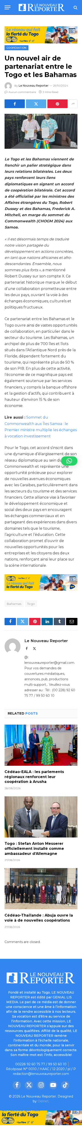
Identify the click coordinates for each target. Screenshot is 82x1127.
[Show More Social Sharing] (73, 103)
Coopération (16, 47)
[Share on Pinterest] (57, 103)
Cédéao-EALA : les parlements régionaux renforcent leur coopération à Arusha (34, 777)
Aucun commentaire (22, 92)
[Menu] (7, 7)
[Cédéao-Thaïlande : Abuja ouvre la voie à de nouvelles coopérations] (41, 888)
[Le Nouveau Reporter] (41, 7)
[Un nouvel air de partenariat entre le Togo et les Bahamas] (41, 131)
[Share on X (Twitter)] (36, 103)
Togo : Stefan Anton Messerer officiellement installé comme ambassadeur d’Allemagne (34, 848)
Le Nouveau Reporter (34, 85)
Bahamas (14, 604)
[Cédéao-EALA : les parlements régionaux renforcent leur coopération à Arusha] (41, 745)
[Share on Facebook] (15, 103)
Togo (31, 604)
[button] (69, 460)
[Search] (75, 7)
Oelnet (43, 1101)
